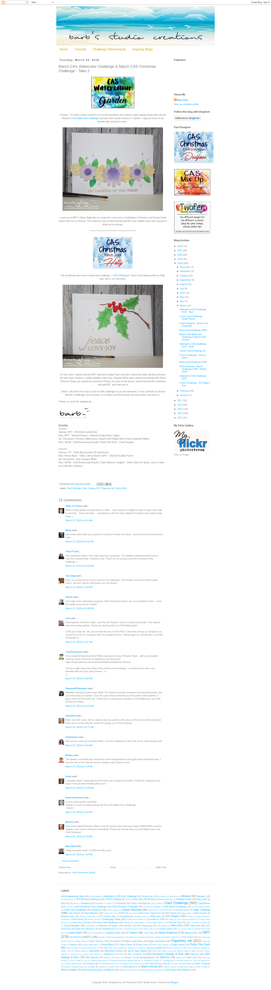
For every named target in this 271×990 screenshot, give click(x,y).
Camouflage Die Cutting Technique (131, 903)
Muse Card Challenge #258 (193, 330)
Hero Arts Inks (198, 925)
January (184, 395)
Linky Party (148, 933)
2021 (180, 250)
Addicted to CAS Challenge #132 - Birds (192, 345)
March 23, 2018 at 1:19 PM (79, 766)
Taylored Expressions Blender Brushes (125, 960)
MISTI (86, 936)
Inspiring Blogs (142, 49)
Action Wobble (95, 896)
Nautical (143, 937)
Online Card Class (133, 941)
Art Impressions (67, 899)
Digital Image (185, 913)
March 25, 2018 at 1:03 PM (79, 812)
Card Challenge (74, 488)
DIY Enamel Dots (107, 916)
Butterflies (99, 903)
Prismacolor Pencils (89, 948)
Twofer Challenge (202, 964)
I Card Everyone (74, 652)
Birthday (152, 899)
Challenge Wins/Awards (109, 49)
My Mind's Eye (131, 937)
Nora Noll (70, 846)
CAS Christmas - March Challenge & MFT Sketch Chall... (193, 369)
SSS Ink (195, 954)
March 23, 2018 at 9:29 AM (79, 745)
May (182, 297)
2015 (180, 409)
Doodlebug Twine (140, 916)
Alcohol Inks (148, 896)
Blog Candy (202, 899)
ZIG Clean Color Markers (178, 970)
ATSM (127, 899)
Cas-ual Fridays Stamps (200, 907)
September (186, 280)
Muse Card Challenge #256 (193, 362)
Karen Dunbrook (74, 797)
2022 (180, 246)
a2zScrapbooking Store (72, 896)
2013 (180, 417)
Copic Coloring (88, 488)
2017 (180, 400)
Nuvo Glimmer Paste (99, 941)
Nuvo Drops (188, 937)
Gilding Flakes (139, 922)
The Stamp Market (105, 964)
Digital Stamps (200, 913)
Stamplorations (146, 957)
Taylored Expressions (98, 960)
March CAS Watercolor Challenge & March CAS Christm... (192, 337)
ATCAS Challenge (113, 899)
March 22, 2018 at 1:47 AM (79, 642)
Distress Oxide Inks (88, 916)
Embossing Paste (111, 919)
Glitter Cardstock (192, 922)
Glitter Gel (206, 922)
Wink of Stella (202, 967)
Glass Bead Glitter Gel (156, 922)
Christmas (97, 910)
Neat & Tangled (155, 937)
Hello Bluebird (162, 926)
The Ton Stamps (122, 964)
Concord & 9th (182, 910)
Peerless (74, 945)
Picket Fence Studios (160, 945)
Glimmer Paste (175, 922)
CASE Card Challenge (75, 910)
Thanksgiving (167, 960)
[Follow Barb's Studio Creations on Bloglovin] (187, 119)
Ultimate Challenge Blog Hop (75, 967)
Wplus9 (110, 970)
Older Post (161, 867)
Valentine (102, 967)
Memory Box (191, 932)
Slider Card (196, 951)
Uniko (92, 967)
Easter (190, 916)
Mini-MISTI (75, 937)
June (183, 292)
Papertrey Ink (108, 488)
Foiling (171, 919)
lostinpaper (72, 737)
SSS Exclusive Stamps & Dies (164, 954)
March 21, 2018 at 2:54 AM (79, 520)
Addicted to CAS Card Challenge (120, 896)
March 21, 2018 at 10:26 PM (80, 608)
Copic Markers (91, 913)
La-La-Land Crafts (184, 929)
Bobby (69, 755)
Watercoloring (149, 966)
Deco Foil (132, 913)
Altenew (185, 896)
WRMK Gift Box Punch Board (152, 970)
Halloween (103, 926)
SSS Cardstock (135, 954)
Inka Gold (117, 929)
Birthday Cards (183, 899)
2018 (180, 263)
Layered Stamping (95, 933)
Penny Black (121, 488)
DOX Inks (156, 916)
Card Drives (204, 903)
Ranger (140, 948)
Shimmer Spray (80, 951)
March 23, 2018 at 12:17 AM (80, 727)
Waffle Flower (114, 967)
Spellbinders (109, 954)
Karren (69, 597)
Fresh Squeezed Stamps (186, 919)
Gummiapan (90, 926)
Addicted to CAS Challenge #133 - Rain (192, 310)
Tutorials (80, 49)
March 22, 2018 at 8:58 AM (79, 678)
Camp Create (156, 903)
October (184, 275)
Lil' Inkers (131, 932)
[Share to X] (104, 484)
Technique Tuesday (151, 960)
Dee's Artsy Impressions (150, 913)
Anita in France (74, 506)
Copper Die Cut (110, 913)
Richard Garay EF (173, 948)
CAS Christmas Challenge (125, 906)
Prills (68, 948)
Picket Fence (142, 945)
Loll (68, 618)
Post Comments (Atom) (83, 872)
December (185, 267)
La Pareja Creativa (165, 929)
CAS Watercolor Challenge (85, 118)
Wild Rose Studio (186, 967)
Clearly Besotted (132, 909)
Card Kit (69, 907)
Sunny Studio (76, 960)
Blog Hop (65, 903)
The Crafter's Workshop (70, 964)
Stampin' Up (130, 957)
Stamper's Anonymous (112, 957)
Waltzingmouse (130, 967)
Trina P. (69, 551)
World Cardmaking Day (92, 970)
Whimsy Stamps (170, 967)
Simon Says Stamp (137, 951)
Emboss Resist (94, 919)
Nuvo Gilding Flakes (78, 941)
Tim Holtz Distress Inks (156, 964)
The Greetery (89, 964)
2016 (180, 404)
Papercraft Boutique (76, 688)
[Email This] (98, 484)
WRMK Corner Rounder (128, 970)
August (184, 284)
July (182, 288)
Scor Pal (187, 948)
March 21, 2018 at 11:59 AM (80, 566)
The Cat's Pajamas (200, 960)
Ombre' (116, 941)
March (183, 305)
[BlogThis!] (101, 484)
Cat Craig (70, 575)
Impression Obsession (85, 929)
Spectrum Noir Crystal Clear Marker (85, 954)
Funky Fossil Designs (81, 922)
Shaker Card (66, 951)
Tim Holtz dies (136, 964)
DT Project (172, 916)
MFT (98, 488)
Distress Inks (67, 916)
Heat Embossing (144, 926)
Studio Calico (192, 957)
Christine (70, 715)
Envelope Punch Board (135, 919)
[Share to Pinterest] (110, 484)
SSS (121, 954)
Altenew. (201, 896)
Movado (101, 937)
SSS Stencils (91, 957)
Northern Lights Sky (171, 937)
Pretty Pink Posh (200, 944)
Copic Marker (74, 913)
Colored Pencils (166, 910)
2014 (180, 413)
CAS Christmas (121, 275)
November (185, 271)
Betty (68, 530)
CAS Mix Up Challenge (152, 907)
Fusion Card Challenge (106, 922)
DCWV (122, 913)
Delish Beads (171, 913)
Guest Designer (72, 925)
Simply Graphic (182, 951)
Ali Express (162, 896)
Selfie (196, 948)
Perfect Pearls (125, 945)
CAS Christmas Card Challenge (90, 906)
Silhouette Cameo (113, 951)
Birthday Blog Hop (166, 899)
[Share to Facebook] (107, 484)
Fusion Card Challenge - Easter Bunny (191, 317)
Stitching (179, 957)
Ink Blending (104, 929)
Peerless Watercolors (89, 945)
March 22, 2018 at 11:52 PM (80, 706)
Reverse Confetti (154, 948)
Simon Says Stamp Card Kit (163, 951)
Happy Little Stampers (122, 926)
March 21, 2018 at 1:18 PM (79, 587)
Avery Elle (138, 899)
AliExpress (174, 896)
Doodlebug (125, 916)
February (185, 391)
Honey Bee (66, 929)
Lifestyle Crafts (112, 932)
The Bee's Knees (182, 960)
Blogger (174, 982)
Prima (76, 948)
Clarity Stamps (113, 910)
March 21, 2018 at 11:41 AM (80, 541)
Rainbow (131, 948)
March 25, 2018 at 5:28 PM (79, 836)
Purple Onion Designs (115, 948)
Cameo (109, 903)
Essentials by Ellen (156, 919)
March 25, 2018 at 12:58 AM (80, 788)
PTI (101, 948)
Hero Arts (177, 925)
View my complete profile (186, 104)
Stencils (164, 957)
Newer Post (65, 867)
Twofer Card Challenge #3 (192, 351)
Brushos (86, 903)
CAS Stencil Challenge (175, 906)
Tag (85, 960)
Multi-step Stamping (115, 937)
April (182, 301)
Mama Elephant (168, 932)
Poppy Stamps (178, 945)
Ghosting (127, 922)
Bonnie (69, 822)
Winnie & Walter (69, 970)
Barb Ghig (182, 100)
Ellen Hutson (78, 919)
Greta (68, 776)
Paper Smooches (157, 941)
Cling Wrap (152, 910)
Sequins (204, 948)
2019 (180, 259)
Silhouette (94, 951)
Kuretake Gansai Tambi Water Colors (139, 929)
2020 (180, 255)
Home (64, 49)
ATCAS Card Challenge (88, 899)
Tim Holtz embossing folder (180, 964)
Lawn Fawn (75, 932)
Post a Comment (70, 861)
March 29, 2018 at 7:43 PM (79, 854)
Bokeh (75, 903)
